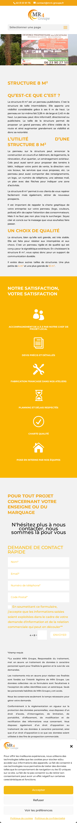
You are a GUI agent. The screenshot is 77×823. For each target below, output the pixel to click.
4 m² (21, 265)
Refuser (38, 800)
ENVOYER (59, 634)
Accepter (38, 790)
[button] (71, 746)
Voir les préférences (39, 810)
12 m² (52, 265)
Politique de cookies (21, 818)
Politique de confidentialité (50, 818)
